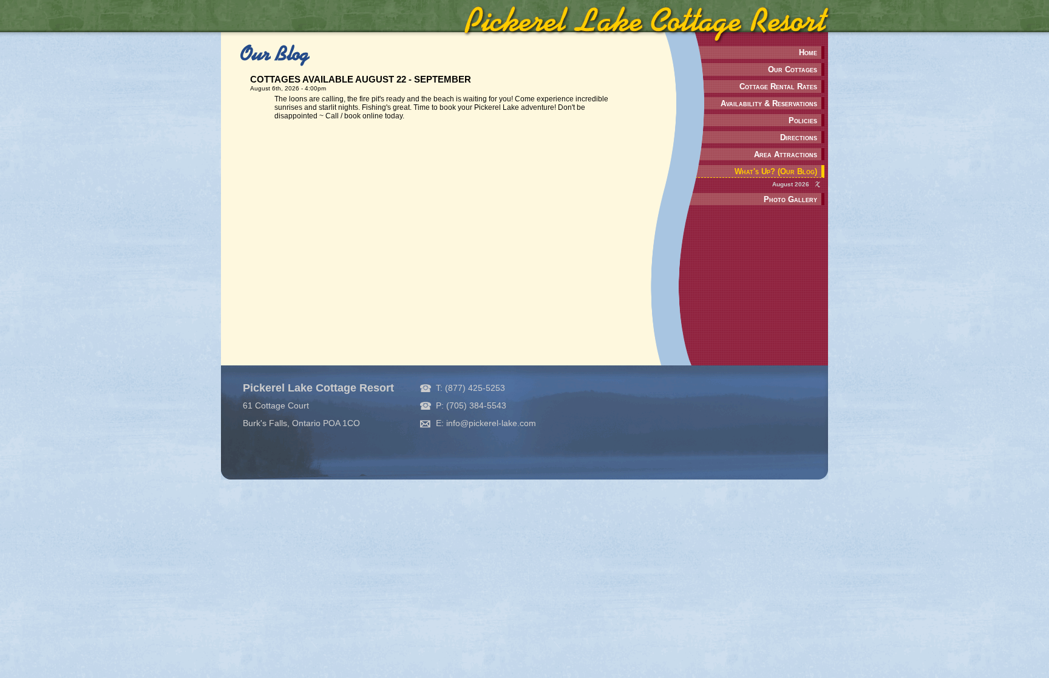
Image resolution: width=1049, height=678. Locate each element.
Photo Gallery (790, 199)
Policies (803, 120)
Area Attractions (785, 154)
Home (808, 52)
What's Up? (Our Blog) (776, 171)
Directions (798, 137)
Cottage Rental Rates (778, 86)
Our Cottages (792, 69)
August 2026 (790, 184)
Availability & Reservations (769, 103)
